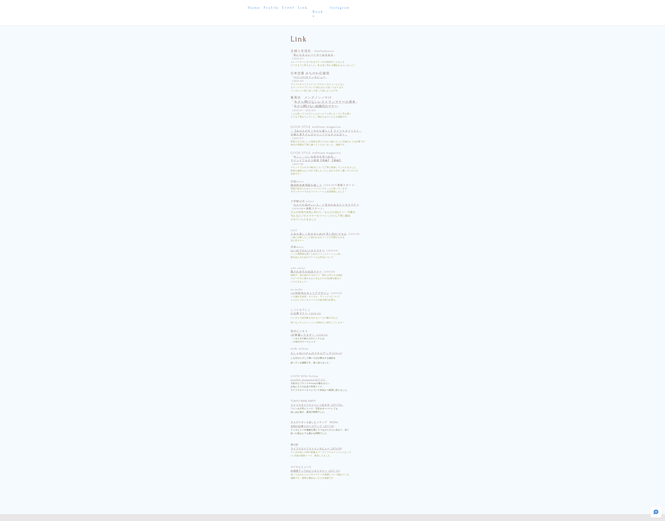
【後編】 (336, 160)
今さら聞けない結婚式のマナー (315, 106)
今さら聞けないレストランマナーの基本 (325, 102)
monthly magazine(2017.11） (308, 379)
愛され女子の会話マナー (306, 271)
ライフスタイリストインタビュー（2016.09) (316, 448)
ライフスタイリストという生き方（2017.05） (317, 405)
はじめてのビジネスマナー (308, 250)
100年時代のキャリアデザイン (310, 293)
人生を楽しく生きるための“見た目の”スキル (319, 234)
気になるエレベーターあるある (314, 55)
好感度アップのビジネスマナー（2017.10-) (315, 471)
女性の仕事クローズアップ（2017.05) (312, 426)
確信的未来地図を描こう (306, 185)
